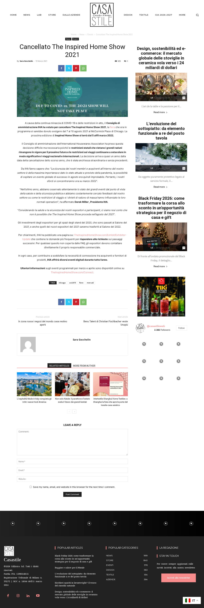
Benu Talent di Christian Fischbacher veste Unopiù (106, 323)
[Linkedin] (28, 596)
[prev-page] (69, 411)
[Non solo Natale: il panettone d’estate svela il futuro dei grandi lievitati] (72, 384)
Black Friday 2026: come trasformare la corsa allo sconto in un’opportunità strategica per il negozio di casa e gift (161, 208)
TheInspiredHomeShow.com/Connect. (72, 272)
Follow (181, 328)
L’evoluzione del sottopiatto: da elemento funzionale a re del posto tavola (161, 130)
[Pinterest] (76, 68)
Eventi (90, 34)
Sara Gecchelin (26, 61)
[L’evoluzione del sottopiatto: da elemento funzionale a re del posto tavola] (161, 157)
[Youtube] (38, 596)
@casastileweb (156, 326)
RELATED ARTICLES (59, 366)
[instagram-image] (144, 344)
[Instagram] (18, 596)
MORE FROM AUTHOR (84, 366)
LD (152, 98)
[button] (197, 15)
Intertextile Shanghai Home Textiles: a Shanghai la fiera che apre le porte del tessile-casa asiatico (110, 402)
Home (73, 34)
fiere (81, 282)
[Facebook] (61, 68)
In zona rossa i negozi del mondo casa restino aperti (42, 323)
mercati (90, 282)
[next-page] (74, 411)
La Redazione (168, 547)
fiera (112, 127)
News (82, 34)
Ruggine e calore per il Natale (69, 568)
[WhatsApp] (83, 68)
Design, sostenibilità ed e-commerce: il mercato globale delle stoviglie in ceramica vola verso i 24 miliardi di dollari (161, 58)
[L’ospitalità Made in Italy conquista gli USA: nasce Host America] (34, 384)
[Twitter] (69, 68)
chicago (62, 282)
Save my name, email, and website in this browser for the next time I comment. (74, 487)
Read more (159, 112)
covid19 (72, 282)
